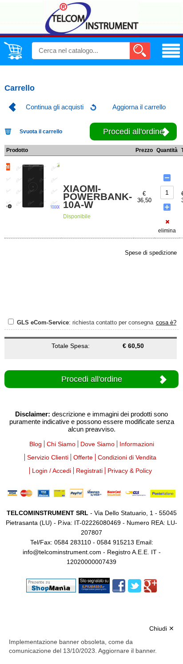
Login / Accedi (51, 470)
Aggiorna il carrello (139, 107)
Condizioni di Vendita (127, 457)
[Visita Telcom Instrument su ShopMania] (51, 585)
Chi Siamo (61, 444)
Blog (35, 444)
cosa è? (166, 322)
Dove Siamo (97, 444)
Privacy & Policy (129, 470)
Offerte (83, 457)
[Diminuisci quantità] (167, 178)
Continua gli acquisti (55, 107)
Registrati (89, 470)
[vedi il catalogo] (171, 58)
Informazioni (136, 444)
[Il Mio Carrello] (13, 58)
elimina (167, 231)
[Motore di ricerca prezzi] (94, 585)
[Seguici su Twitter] (134, 585)
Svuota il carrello (41, 131)
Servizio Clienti (47, 457)
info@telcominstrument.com (62, 552)
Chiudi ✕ (161, 628)
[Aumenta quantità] (167, 207)
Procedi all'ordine (133, 131)
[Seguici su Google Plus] (150, 585)
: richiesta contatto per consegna (86, 322)
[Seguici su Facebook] (119, 585)
